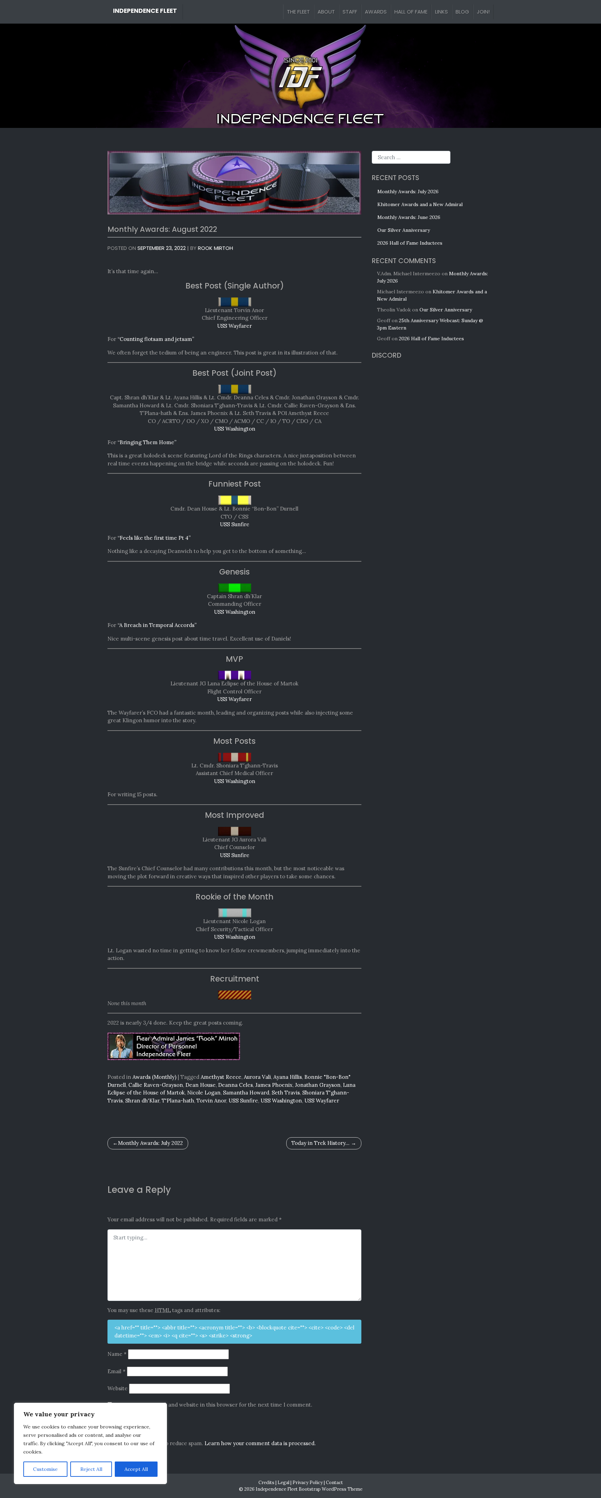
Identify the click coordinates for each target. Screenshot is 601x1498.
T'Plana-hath (178, 1100)
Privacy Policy (308, 1482)
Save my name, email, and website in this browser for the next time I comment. (212, 1404)
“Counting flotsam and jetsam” (156, 339)
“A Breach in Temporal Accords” (157, 625)
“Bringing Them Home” (147, 442)
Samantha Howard (246, 1092)
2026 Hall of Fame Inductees (409, 243)
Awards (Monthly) (154, 1077)
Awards (376, 11)
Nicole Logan (204, 1092)
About (326, 11)
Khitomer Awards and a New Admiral (420, 204)
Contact (334, 1482)
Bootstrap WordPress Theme (330, 1489)
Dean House (200, 1085)
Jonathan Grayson (317, 1085)
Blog (462, 11)
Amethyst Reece (221, 1077)
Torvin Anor (211, 1100)
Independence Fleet (145, 11)
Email (116, 1371)
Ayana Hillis (287, 1077)
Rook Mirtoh (215, 248)
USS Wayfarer (234, 326)
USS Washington (234, 428)
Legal (283, 1482)
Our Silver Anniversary (403, 230)
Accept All (136, 1469)
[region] (90, 1443)
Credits (266, 1482)
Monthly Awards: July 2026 (408, 191)
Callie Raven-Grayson (155, 1085)
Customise (45, 1469)
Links (441, 11)
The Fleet (298, 11)
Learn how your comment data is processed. (260, 1443)
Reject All (91, 1469)
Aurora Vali (257, 1077)
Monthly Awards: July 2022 (150, 1143)
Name (117, 1354)
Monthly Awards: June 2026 (408, 217)
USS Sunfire (234, 524)
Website (117, 1388)
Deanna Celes (235, 1085)
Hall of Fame (410, 11)
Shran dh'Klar (142, 1100)
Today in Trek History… (320, 1143)
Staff (350, 11)
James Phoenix (274, 1085)
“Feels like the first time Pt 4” (154, 538)
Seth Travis (286, 1092)
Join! (483, 11)
